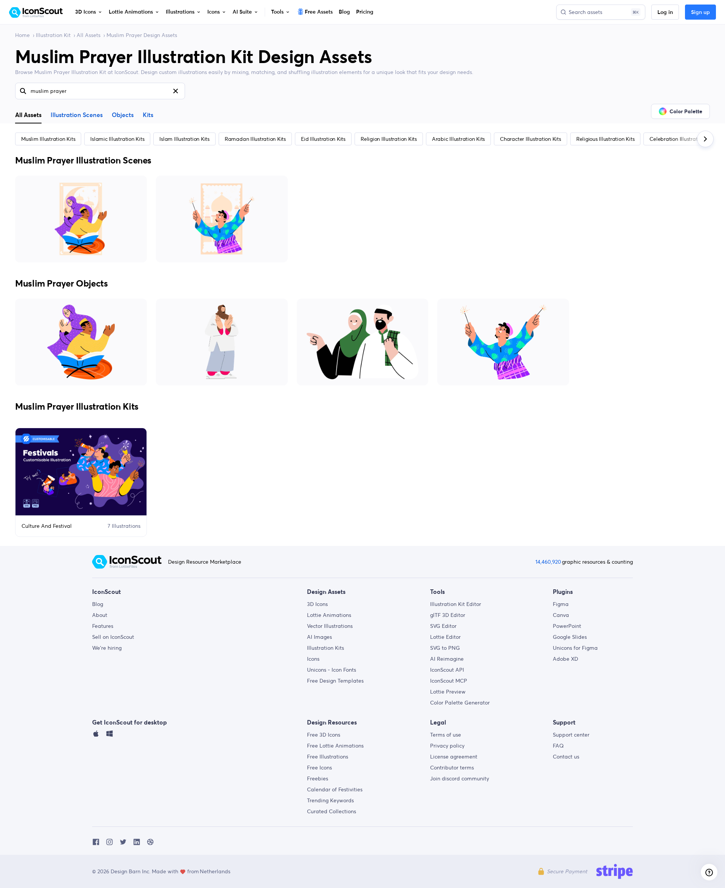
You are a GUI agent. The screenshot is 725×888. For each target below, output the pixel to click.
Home (22, 35)
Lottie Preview (448, 691)
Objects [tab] (123, 115)
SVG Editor (443, 626)
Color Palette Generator (460, 702)
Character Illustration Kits (530, 139)
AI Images (319, 637)
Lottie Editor (445, 637)
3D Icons (317, 604)
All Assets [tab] (28, 115)
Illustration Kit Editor (455, 604)
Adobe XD (565, 658)
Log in (665, 12)
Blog (97, 604)
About (99, 615)
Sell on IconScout (113, 637)
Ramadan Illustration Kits (255, 139)
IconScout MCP (448, 680)
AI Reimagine (447, 658)
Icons (313, 658)
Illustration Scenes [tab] (77, 115)
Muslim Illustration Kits (48, 139)
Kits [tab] (148, 115)
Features (102, 626)
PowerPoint (567, 626)
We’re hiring (107, 647)
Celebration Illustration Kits (682, 139)
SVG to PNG (445, 647)
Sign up (700, 12)
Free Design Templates (335, 680)
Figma (561, 604)
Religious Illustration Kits (605, 139)
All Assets (88, 35)
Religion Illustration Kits (389, 139)
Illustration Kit (53, 35)
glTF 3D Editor (447, 615)
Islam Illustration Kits (184, 139)
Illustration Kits (325, 647)
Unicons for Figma (575, 647)
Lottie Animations (329, 615)
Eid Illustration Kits (323, 139)
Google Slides (570, 637)
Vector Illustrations (330, 626)
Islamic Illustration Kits (117, 139)
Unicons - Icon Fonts (331, 669)
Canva (561, 615)
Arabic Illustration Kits (458, 139)
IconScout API (447, 669)
